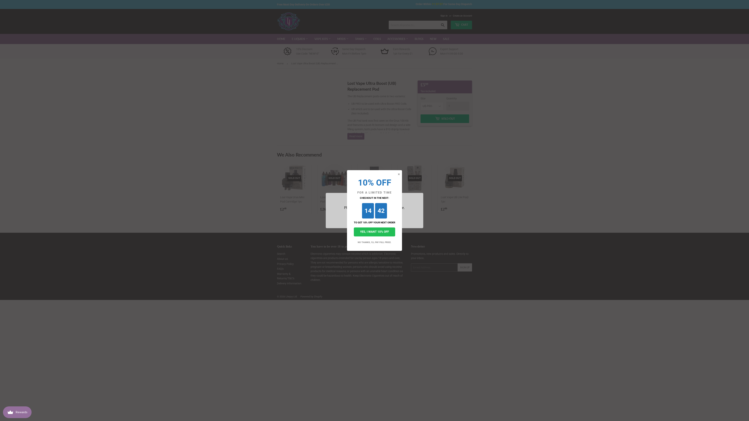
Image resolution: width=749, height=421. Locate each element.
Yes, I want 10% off (374, 231)
